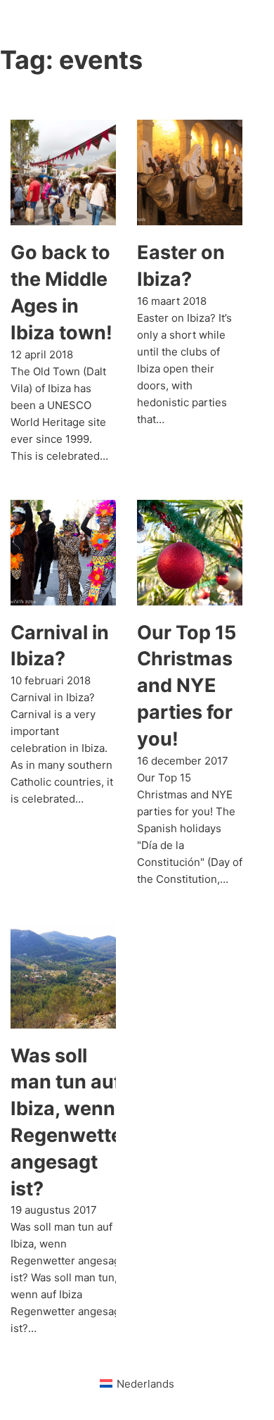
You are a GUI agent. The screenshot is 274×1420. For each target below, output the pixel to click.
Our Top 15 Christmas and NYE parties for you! (186, 685)
